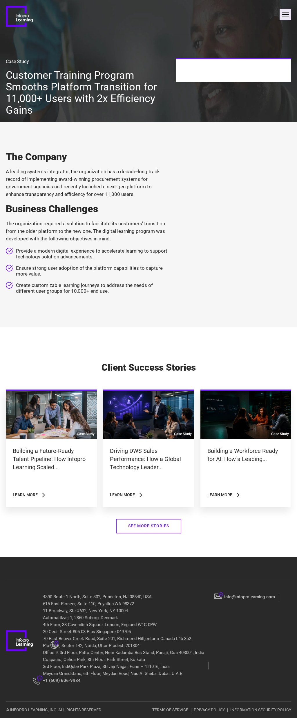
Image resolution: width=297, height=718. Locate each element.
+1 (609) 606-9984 (62, 680)
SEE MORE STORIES (148, 526)
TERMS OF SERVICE (170, 710)
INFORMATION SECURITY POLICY (260, 710)
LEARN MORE (29, 495)
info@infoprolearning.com (249, 596)
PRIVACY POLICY (209, 710)
